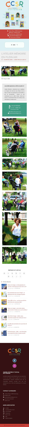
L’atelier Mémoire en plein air (20, 59)
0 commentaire (17, 288)
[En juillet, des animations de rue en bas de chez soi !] (4, 325)
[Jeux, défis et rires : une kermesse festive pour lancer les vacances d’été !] (4, 302)
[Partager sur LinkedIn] (16, 273)
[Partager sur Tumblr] (12, 276)
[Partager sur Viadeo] (16, 276)
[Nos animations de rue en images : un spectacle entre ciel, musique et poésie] (4, 294)
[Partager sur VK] (24, 273)
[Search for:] (17, 45)
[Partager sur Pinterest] (12, 273)
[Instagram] (14, 366)
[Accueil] (1, 59)
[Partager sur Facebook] (4, 273)
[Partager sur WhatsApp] (20, 276)
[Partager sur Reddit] (8, 276)
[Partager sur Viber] (20, 273)
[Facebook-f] (14, 360)
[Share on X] (8, 273)
